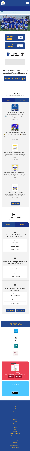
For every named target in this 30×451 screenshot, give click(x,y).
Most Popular (21, 100)
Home (15, 404)
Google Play (18, 376)
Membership (15, 440)
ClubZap (17, 447)
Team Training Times (15, 433)
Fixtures (22, 224)
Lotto (15, 413)
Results (8, 224)
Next (28, 23)
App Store (11, 376)
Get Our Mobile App (15, 78)
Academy (15, 437)
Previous (2, 23)
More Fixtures (20, 310)
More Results (10, 310)
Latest (8, 100)
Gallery (15, 431)
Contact (15, 421)
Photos (15, 419)
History (15, 423)
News (7, 9)
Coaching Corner (15, 435)
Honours (15, 427)
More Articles (15, 203)
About (15, 416)
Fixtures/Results (23, 9)
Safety (15, 429)
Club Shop (15, 442)
